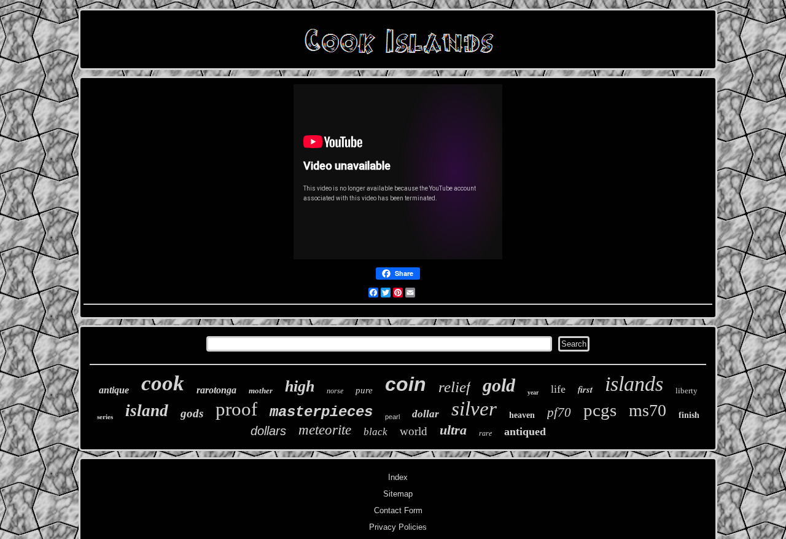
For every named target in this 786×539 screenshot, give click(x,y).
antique (114, 390)
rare (485, 433)
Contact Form (398, 510)
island (146, 410)
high (299, 386)
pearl (392, 416)
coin (405, 384)
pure (364, 390)
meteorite (324, 430)
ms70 (647, 410)
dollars (268, 431)
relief (454, 387)
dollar (425, 414)
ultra (453, 430)
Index (398, 477)
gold (499, 385)
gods (192, 413)
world (413, 431)
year (533, 392)
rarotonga (216, 390)
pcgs (600, 410)
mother (261, 390)
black (375, 432)
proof (236, 409)
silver (474, 409)
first (585, 389)
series (105, 416)
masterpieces (321, 412)
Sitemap (398, 493)
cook (162, 383)
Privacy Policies (398, 527)
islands (634, 383)
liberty (686, 390)
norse (335, 391)
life (558, 389)
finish (689, 415)
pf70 (559, 412)
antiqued (525, 431)
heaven (522, 415)
